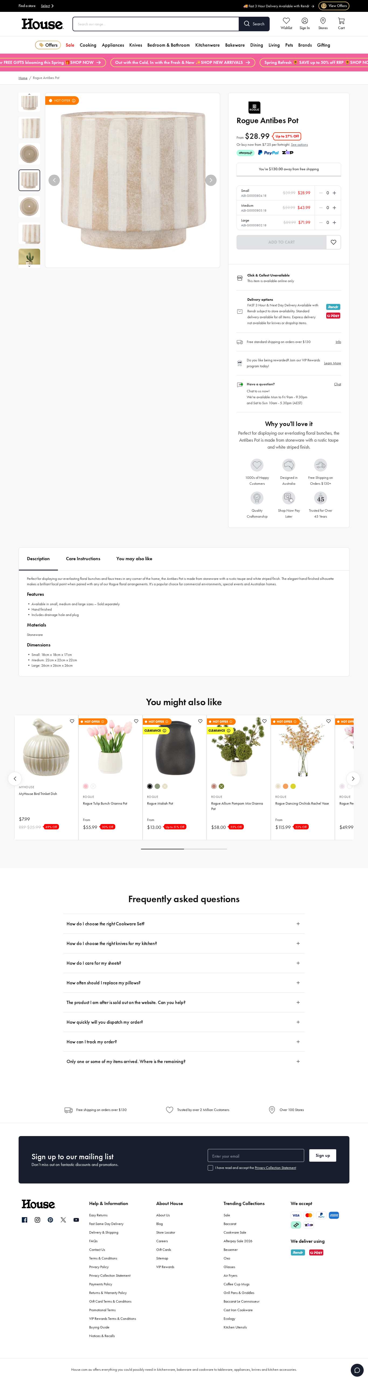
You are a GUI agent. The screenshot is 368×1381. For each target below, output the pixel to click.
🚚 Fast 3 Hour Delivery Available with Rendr (276, 3)
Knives (135, 45)
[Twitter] (63, 1220)
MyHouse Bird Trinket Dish (38, 793)
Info (338, 342)
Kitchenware (207, 45)
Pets (289, 45)
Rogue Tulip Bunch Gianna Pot (105, 803)
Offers (51, 45)
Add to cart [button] (281, 242)
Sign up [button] (323, 1155)
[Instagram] (37, 1220)
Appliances (113, 45)
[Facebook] (24, 1220)
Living (274, 45)
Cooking (88, 45)
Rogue (88, 797)
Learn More (332, 363)
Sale (70, 45)
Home (23, 78)
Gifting (323, 45)
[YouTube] (76, 1220)
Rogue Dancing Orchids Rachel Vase (302, 803)
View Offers (334, 6)
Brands (305, 45)
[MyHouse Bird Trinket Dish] (46, 747)
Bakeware (235, 45)
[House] (43, 24)
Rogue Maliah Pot (160, 803)
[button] (54, 180)
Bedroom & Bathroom (168, 45)
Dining (256, 45)
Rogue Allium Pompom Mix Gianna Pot (237, 806)
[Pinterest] (50, 1220)
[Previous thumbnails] (29, 94)
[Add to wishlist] (72, 721)
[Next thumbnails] (29, 266)
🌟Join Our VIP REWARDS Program (283, 8)
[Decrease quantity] (322, 193)
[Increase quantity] (333, 193)
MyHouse (26, 787)
